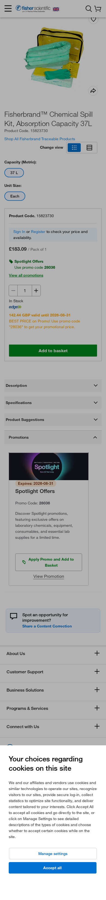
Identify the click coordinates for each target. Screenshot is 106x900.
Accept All (52, 867)
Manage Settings (52, 853)
